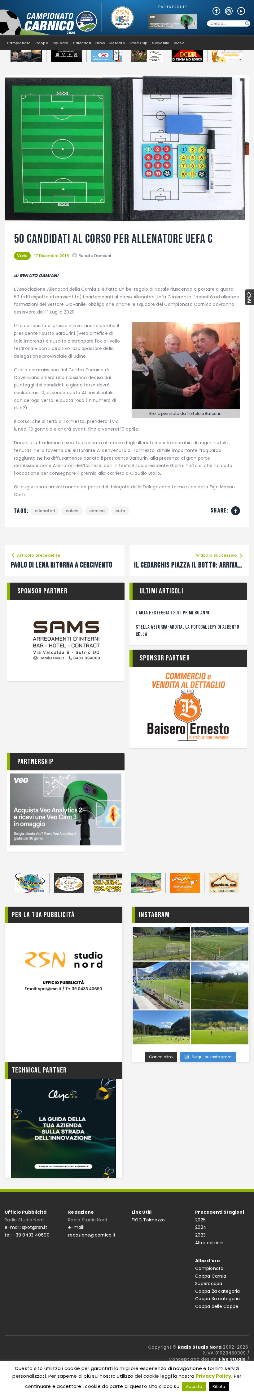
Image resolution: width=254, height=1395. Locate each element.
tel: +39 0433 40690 (27, 1235)
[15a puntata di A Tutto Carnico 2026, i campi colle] (190, 985)
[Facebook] (235, 510)
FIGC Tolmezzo (148, 1220)
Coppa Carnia (210, 1276)
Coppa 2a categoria (217, 1291)
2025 (200, 1220)
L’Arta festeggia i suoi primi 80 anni (172, 613)
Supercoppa (208, 1283)
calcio (72, 511)
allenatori (45, 511)
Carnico (97, 511)
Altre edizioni (209, 1243)
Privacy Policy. (214, 1376)
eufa (120, 511)
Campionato (209, 1268)
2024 (200, 1227)
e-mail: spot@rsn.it (26, 1227)
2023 (200, 1235)
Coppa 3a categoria (217, 1299)
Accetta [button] (194, 1386)
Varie (22, 256)
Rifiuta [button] (218, 1386)
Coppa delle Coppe (216, 1306)
